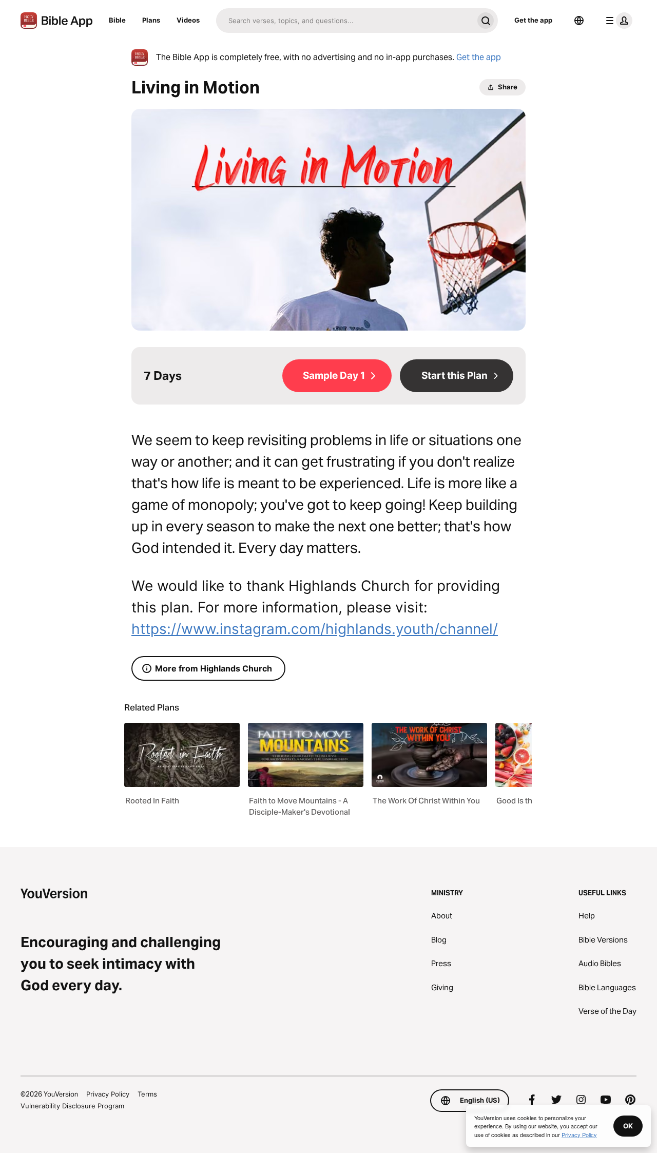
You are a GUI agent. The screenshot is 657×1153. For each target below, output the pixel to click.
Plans (151, 20)
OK (628, 1126)
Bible (117, 20)
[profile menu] (616, 20)
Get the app (533, 20)
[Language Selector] (579, 20)
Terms (147, 1094)
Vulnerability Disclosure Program (72, 1106)
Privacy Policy (107, 1094)
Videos (188, 20)
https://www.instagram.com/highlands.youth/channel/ (314, 629)
